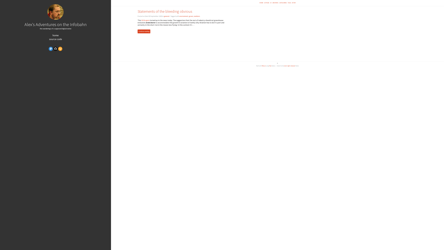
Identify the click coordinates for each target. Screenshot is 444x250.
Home (55, 35)
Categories (283, 3)
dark (285, 66)
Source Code (55, 39)
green (191, 16)
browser (293, 66)
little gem (145, 20)
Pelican (264, 66)
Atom (294, 3)
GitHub (266, 3)
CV (270, 3)
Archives (275, 3)
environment (183, 16)
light (289, 66)
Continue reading (144, 31)
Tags (289, 3)
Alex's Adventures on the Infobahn (56, 24)
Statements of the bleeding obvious (165, 11)
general (166, 16)
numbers (197, 16)
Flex (270, 66)
